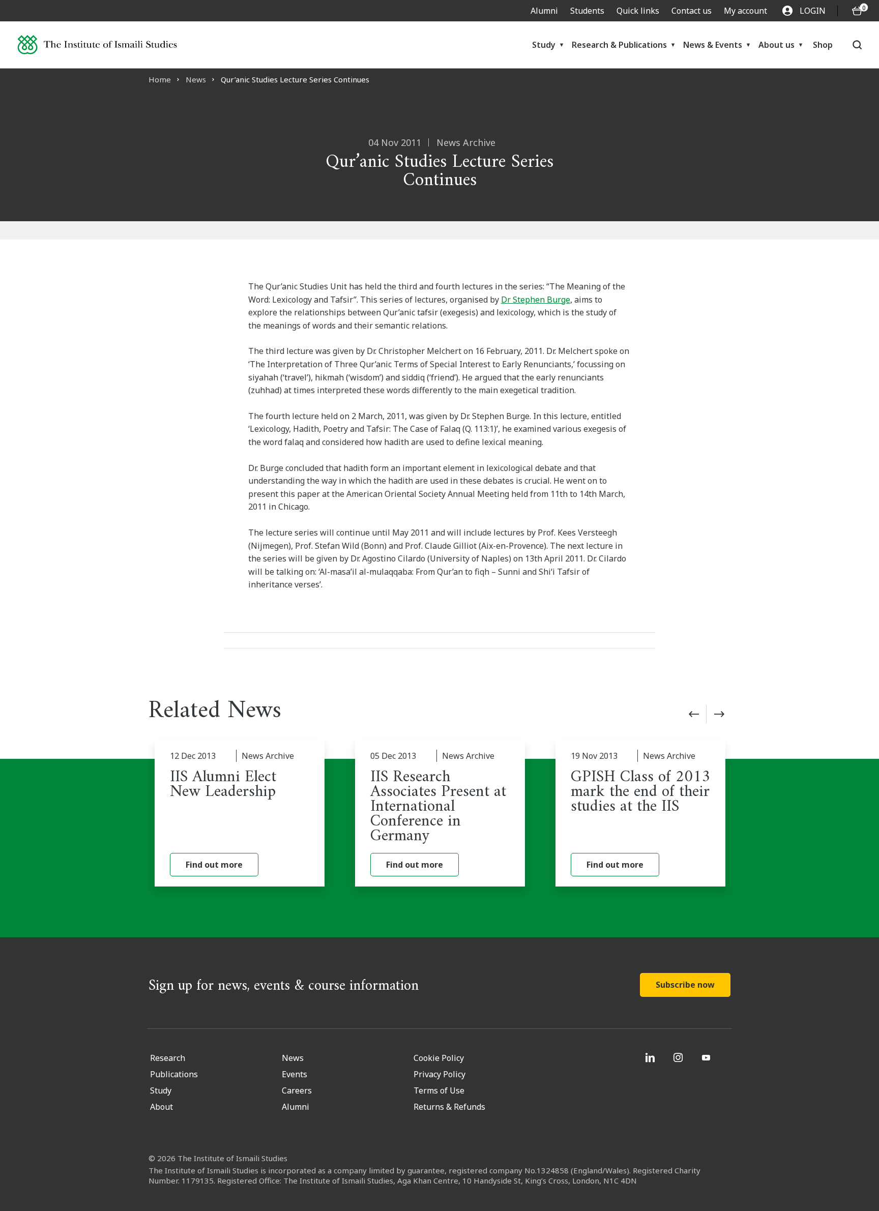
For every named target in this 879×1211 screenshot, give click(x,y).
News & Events (712, 44)
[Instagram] (679, 1057)
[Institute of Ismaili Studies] (97, 45)
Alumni (544, 10)
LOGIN (813, 10)
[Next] (719, 714)
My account (745, 10)
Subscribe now (685, 984)
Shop (823, 44)
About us (776, 44)
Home (160, 79)
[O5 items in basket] (857, 11)
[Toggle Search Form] (857, 44)
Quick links (638, 10)
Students (587, 10)
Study (543, 44)
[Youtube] (707, 1057)
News (196, 79)
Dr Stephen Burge (535, 299)
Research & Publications (619, 44)
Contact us (691, 10)
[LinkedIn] (651, 1057)
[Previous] (694, 714)
